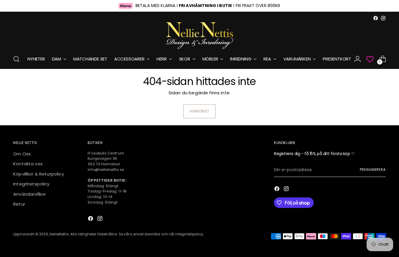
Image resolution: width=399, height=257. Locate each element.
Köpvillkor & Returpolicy (38, 174)
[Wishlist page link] (370, 59)
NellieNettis (59, 234)
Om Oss (22, 154)
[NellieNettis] (199, 35)
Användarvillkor (29, 194)
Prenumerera (373, 169)
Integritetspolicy (31, 184)
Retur (19, 204)
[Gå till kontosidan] (357, 59)
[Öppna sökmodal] (16, 59)
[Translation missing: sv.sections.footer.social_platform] (375, 18)
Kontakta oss (28, 164)
